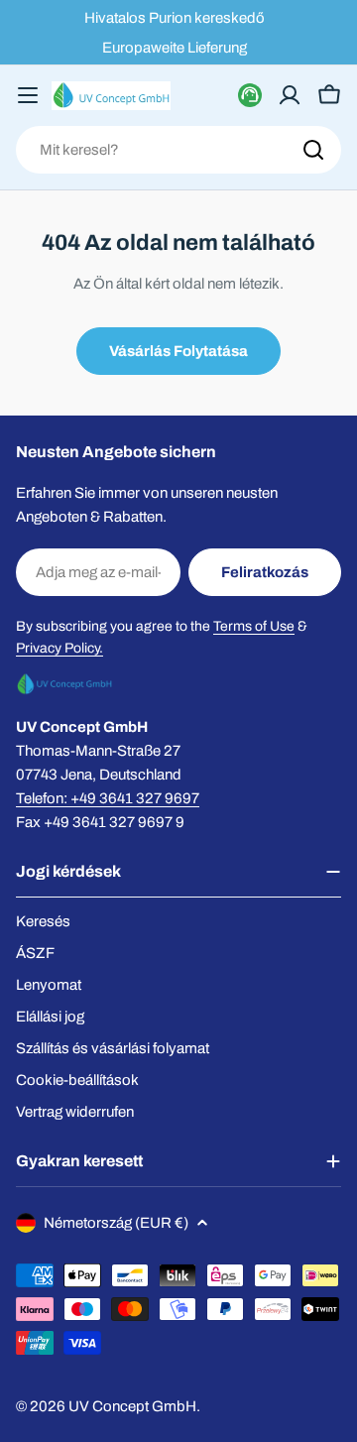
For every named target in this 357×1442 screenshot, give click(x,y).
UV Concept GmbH (132, 1406)
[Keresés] (313, 150)
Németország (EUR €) (116, 1223)
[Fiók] (289, 95)
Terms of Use (254, 626)
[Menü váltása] (28, 95)
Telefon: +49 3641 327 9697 (107, 798)
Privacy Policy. (59, 648)
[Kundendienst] (250, 95)
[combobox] (178, 150)
